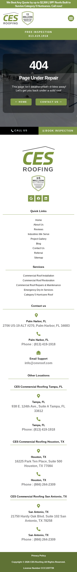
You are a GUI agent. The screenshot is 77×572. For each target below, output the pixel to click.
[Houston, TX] (38, 474)
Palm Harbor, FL (36, 321)
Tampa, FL (38, 402)
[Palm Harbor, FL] (36, 315)
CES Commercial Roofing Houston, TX (38, 441)
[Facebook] (38, 198)
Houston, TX (38, 480)
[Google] (31, 198)
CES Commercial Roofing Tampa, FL (38, 386)
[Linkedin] (46, 198)
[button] (71, 18)
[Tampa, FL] (38, 396)
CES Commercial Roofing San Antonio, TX (38, 496)
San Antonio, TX (38, 535)
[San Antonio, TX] (38, 529)
